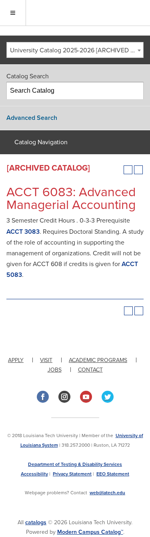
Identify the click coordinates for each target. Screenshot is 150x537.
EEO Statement (112, 474)
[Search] (135, 90)
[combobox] (75, 50)
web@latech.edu (107, 492)
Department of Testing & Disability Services (75, 464)
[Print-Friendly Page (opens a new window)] (128, 169)
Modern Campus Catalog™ (90, 532)
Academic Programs (98, 360)
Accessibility (34, 474)
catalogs (35, 522)
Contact (90, 369)
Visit (46, 360)
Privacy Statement (72, 474)
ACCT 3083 (23, 232)
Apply (16, 360)
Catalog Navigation (41, 142)
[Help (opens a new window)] (138, 169)
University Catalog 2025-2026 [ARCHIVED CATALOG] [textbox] (76, 50)
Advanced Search (31, 118)
